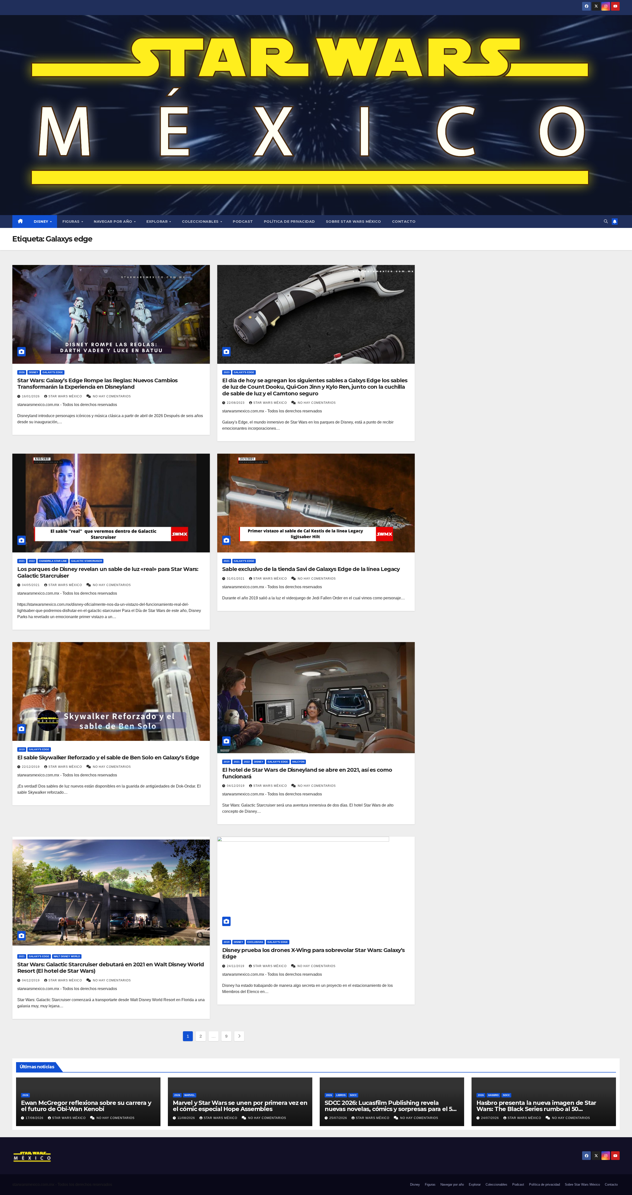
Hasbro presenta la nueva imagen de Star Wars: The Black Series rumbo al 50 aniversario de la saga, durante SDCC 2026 (536, 1109)
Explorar (157, 221)
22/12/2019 (31, 767)
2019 (22, 749)
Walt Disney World (67, 956)
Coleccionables (201, 221)
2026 (22, 372)
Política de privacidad (289, 221)
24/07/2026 (490, 1118)
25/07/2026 (338, 1118)
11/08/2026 (187, 1118)
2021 (22, 561)
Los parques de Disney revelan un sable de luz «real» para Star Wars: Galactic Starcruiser (107, 572)
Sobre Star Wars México (353, 221)
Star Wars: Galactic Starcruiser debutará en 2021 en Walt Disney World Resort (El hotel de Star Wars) (110, 967)
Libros (341, 1095)
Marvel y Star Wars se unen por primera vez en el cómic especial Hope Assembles (240, 1106)
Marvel (189, 1095)
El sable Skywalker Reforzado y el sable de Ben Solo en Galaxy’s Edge (108, 757)
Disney (42, 221)
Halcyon (298, 761)
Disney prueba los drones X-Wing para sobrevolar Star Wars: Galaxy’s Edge (313, 953)
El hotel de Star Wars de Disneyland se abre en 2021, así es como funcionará (307, 773)
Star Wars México (65, 396)
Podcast (243, 221)
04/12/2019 (236, 786)
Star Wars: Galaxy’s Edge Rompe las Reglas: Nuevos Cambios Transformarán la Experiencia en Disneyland (97, 383)
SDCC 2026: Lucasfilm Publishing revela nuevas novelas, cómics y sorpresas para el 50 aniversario (390, 1109)
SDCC (353, 1095)
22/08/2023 (236, 403)
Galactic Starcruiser (86, 561)
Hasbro (493, 1095)
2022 (32, 561)
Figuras (71, 221)
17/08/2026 (35, 1118)
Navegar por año (113, 221)
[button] (606, 221)
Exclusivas (255, 942)
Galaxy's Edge (52, 372)
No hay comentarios (112, 396)
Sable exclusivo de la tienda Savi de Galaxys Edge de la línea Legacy (311, 569)
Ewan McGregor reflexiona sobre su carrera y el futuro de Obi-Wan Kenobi (86, 1106)
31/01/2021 (236, 578)
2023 (227, 372)
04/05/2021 (31, 585)
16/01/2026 (31, 396)
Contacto (404, 221)
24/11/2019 (236, 966)
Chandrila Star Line (53, 561)
